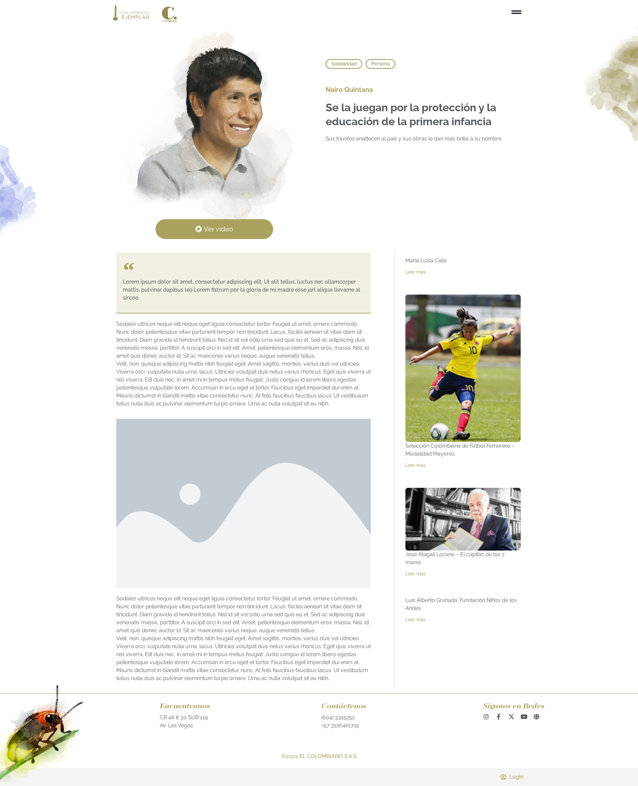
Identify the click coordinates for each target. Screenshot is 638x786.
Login (516, 777)
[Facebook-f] (499, 717)
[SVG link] (145, 13)
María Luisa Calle (426, 260)
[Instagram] (486, 717)
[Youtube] (524, 717)
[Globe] (537, 717)
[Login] (503, 777)
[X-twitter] (511, 717)
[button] (344, 64)
